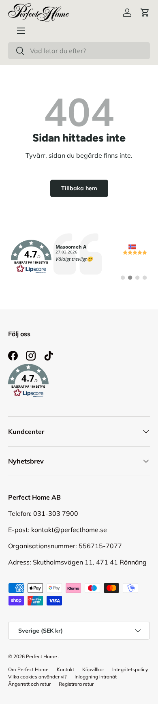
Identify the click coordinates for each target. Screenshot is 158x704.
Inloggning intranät (96, 677)
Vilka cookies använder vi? (37, 677)
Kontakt (65, 669)
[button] (145, 12)
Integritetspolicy (130, 669)
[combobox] (79, 50)
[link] (79, 256)
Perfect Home (41, 656)
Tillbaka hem (79, 188)
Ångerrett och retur (29, 684)
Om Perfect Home (28, 669)
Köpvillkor (93, 669)
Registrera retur (76, 684)
